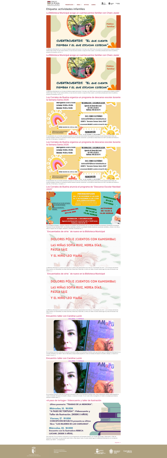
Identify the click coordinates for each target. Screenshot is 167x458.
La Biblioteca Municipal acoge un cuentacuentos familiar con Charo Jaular (82, 13)
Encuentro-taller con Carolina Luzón (64, 316)
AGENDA (93, 4)
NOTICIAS (86, 4)
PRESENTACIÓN (69, 4)
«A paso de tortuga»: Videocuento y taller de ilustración (73, 400)
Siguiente (118, 442)
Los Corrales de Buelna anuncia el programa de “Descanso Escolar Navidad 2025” (83, 187)
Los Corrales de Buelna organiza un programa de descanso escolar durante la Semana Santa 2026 (83, 98)
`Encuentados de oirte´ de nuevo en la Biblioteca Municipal (75, 231)
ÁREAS (78, 4)
